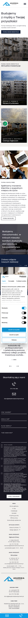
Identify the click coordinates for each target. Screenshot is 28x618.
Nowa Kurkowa (14, 527)
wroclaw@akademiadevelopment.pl (14, 563)
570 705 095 (15, 544)
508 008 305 (15, 562)
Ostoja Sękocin (14, 530)
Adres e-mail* (5, 417)
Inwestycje (14, 511)
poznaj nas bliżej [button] (8, 218)
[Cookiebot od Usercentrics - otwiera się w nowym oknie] (19, 277)
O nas (14, 508)
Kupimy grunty (14, 515)
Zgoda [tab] (4, 281)
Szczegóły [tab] (11, 281)
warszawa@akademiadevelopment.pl (14, 545)
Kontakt (14, 513)
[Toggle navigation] (25, 4)
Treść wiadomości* (5, 430)
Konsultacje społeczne (14, 520)
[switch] (24, 313)
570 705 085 (15, 594)
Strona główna (14, 506)
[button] (25, 265)
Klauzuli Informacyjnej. (20, 449)
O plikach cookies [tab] (21, 281)
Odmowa (14, 340)
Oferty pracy (14, 518)
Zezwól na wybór (14, 334)
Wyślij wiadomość (14, 496)
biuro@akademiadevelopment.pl (14, 398)
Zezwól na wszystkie (14, 329)
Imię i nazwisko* (5, 410)
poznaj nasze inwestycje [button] (11, 32)
